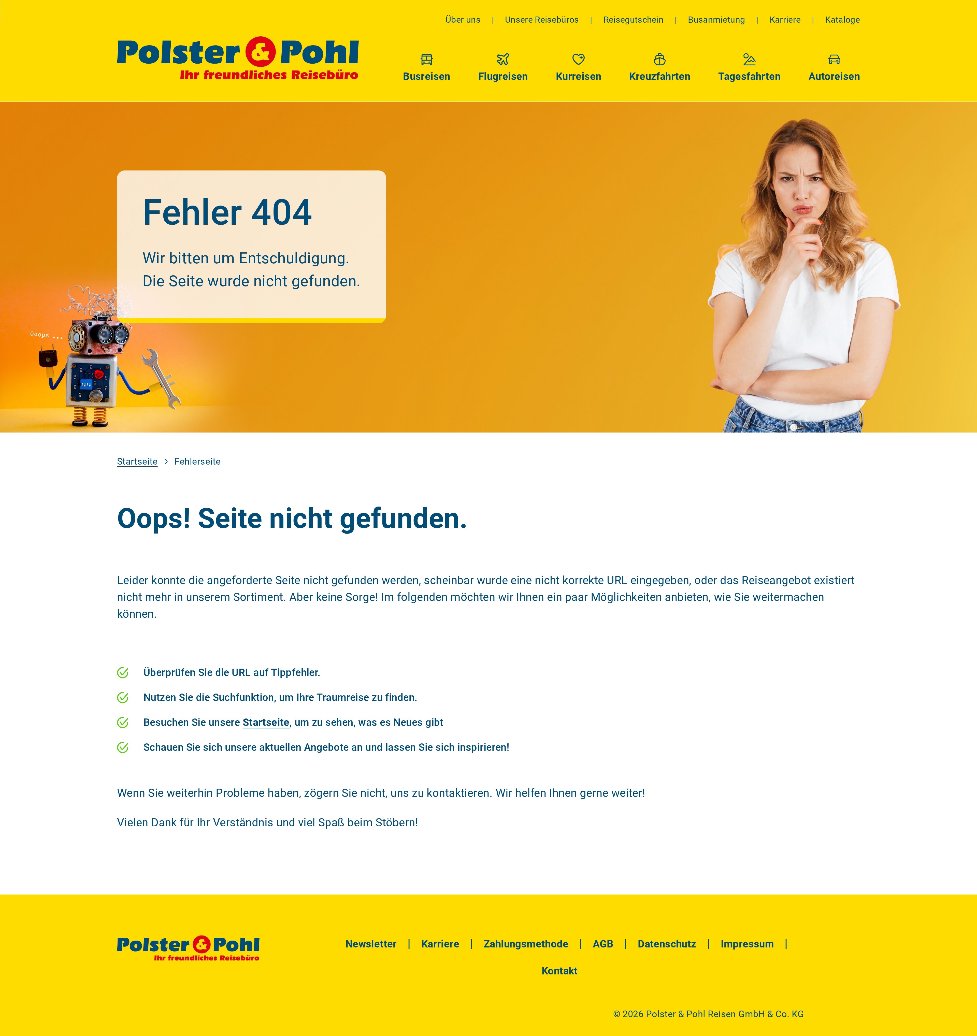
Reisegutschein (634, 20)
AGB (603, 944)
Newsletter (371, 944)
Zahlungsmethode (526, 944)
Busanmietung (716, 20)
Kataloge (842, 20)
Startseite (137, 461)
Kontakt (560, 971)
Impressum (747, 944)
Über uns (463, 20)
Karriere (785, 20)
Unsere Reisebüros (542, 20)
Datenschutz (667, 944)
